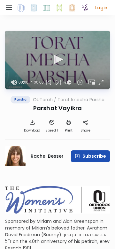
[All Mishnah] (34, 8)
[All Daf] (72, 8)
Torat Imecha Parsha (80, 99)
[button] (101, 7)
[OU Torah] (21, 8)
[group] (14, 82)
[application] (57, 60)
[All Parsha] (59, 8)
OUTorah (43, 99)
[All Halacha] (47, 8)
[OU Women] (85, 8)
